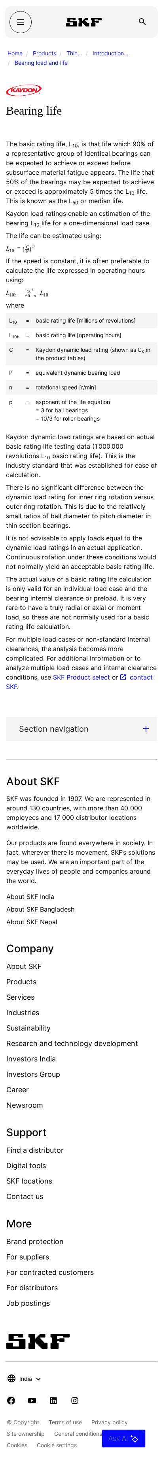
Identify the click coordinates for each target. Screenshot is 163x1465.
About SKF (24, 966)
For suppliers (27, 1257)
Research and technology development (72, 1043)
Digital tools (26, 1165)
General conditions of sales (88, 1433)
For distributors (32, 1288)
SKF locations (29, 1181)
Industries (22, 1012)
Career (17, 1090)
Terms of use (65, 1422)
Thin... (74, 53)
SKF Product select (81, 677)
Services (20, 997)
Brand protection (35, 1241)
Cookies (17, 1445)
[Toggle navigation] (20, 22)
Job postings (28, 1303)
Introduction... (111, 53)
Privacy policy (109, 1422)
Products (44, 53)
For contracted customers (50, 1272)
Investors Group (33, 1074)
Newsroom (24, 1105)
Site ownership (26, 1433)
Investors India (31, 1059)
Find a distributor (35, 1150)
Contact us (24, 1196)
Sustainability (28, 1028)
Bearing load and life (41, 62)
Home (15, 53)
